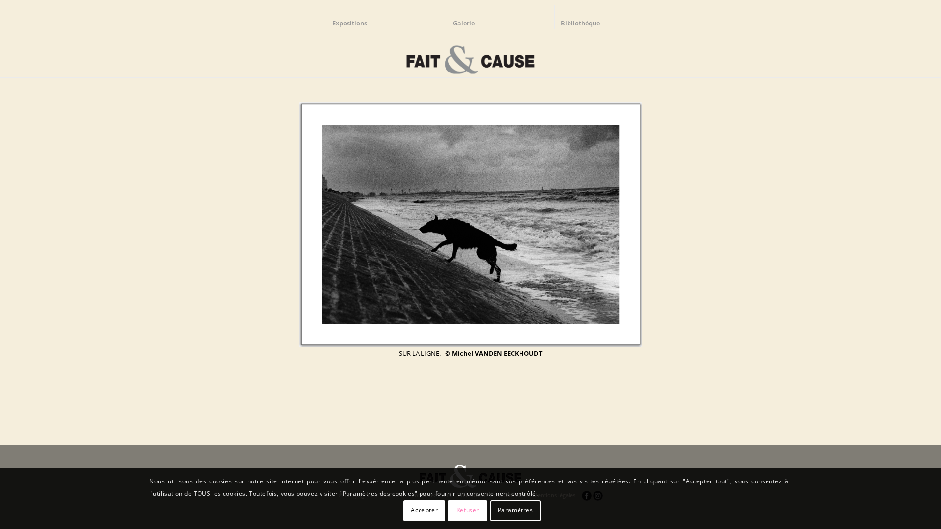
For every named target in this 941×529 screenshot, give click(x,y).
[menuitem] (354, 17)
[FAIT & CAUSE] (470, 55)
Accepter (424, 510)
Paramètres (515, 510)
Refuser (467, 510)
